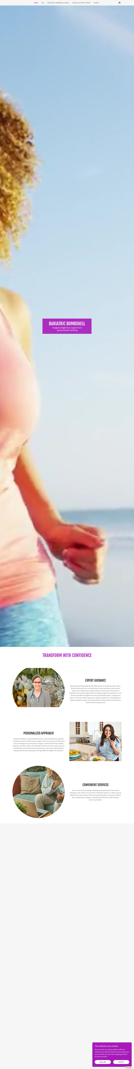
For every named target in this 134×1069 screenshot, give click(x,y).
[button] (97, 3)
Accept (121, 1062)
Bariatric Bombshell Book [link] (58, 3)
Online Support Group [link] (81, 3)
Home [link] (36, 3)
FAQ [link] (42, 3)
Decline (103, 1062)
